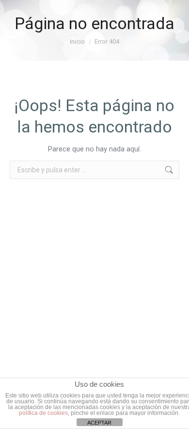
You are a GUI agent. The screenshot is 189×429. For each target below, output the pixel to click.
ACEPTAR (99, 423)
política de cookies (43, 413)
